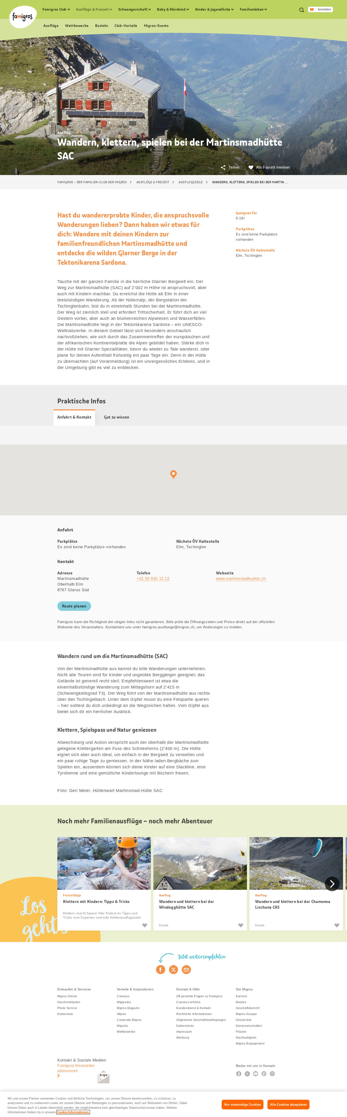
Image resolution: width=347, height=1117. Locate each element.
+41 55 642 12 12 (153, 578)
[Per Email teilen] (186, 969)
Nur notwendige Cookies (242, 1104)
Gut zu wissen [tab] (116, 417)
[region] (173, 1104)
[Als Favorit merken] (145, 925)
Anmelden (324, 9)
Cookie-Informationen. (73, 1112)
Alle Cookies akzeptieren (288, 1104)
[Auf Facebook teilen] (160, 969)
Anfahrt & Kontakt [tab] (74, 417)
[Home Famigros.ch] (23, 17)
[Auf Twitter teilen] (173, 969)
